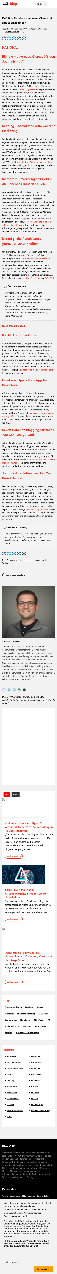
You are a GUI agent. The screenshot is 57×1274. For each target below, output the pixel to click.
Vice (39, 278)
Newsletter (45, 560)
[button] (4, 38)
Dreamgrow (35, 1068)
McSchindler (36, 1080)
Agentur (5, 1196)
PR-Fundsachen (13, 1099)
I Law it (10, 1074)
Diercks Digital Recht (15, 1068)
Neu (7, 794)
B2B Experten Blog (14, 1062)
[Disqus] (28, 746)
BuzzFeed (30, 278)
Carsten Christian (12, 32)
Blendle (18, 560)
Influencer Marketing (26, 1013)
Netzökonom (12, 1093)
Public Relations (12, 1026)
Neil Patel (34, 1087)
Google (40, 1007)
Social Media (40, 1026)
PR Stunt (10, 1105)
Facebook (29, 1007)
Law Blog (10, 1080)
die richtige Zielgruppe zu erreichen (35, 162)
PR (49, 1020)
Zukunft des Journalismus (27, 1032)
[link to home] (10, 4)
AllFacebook (11, 1056)
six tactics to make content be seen (36, 369)
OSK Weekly (43, 29)
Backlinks (11, 560)
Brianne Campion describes (39, 509)
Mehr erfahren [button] (11, 1262)
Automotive (15, 1196)
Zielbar (9, 1117)
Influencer (26, 560)
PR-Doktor (35, 1093)
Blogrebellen (36, 1056)
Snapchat (27, 1026)
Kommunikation (43, 1196)
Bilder (24, 1196)
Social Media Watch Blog (40, 1111)
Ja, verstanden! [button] (43, 1269)
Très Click (49, 278)
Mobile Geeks (12, 1087)
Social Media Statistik (15, 1111)
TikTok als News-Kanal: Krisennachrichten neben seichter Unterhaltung (26, 893)
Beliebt (15, 794)
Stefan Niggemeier (27, 89)
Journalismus (11, 1020)
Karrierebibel (36, 1074)
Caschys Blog (36, 1062)
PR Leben (34, 1099)
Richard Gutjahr (37, 1105)
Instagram (36, 560)
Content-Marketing (13, 1007)
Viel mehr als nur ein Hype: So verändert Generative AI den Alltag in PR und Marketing (29, 827)
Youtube (8, 1032)
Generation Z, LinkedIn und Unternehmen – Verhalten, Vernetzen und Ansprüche (28, 956)
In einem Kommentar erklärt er (37, 258)
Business (31, 1196)
